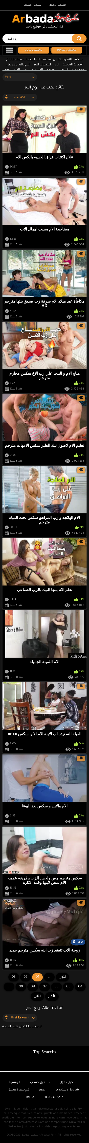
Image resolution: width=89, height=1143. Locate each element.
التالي (37, 996)
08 (33, 987)
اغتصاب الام (42, 65)
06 (56, 987)
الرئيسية (14, 1082)
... (9, 987)
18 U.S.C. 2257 (53, 1097)
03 (14, 977)
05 (68, 987)
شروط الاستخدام (67, 1090)
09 (21, 987)
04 (80, 987)
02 (25, 977)
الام (57, 65)
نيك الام (51, 70)
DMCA (30, 1097)
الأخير (52, 996)
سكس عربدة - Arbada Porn (39, 1135)
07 (44, 987)
